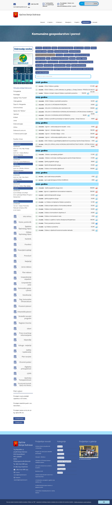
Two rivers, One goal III (42, 72)
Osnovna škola (18, 107)
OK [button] (104, 502)
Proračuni (50, 51)
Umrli (15, 120)
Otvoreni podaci (48, 65)
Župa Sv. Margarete (19, 104)
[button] (82, 502)
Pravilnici (93, 48)
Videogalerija (17, 101)
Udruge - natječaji (81, 58)
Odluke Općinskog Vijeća (85, 62)
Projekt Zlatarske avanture (78, 65)
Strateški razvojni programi (82, 55)
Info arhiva (38, 48)
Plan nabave (39, 65)
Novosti (42, 22)
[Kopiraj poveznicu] (37, 86)
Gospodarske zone (75, 51)
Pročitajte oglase (19, 418)
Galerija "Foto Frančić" (20, 98)
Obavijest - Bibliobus (40, 457)
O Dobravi (59, 22)
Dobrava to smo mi (19, 130)
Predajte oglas (18, 422)
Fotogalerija (17, 91)
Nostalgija (16, 94)
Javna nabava (46, 48)
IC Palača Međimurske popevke (44, 69)
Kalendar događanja (64, 461)
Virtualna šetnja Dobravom (22, 88)
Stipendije (72, 58)
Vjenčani (16, 114)
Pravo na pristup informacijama (60, 58)
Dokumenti (86, 22)
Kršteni (15, 117)
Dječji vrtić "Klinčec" (19, 111)
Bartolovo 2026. (39, 471)
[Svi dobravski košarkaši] (88, 451)
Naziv (82, 3)
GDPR (68, 65)
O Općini (49, 22)
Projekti (77, 22)
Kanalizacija (59, 55)
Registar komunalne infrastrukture (68, 62)
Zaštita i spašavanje (41, 62)
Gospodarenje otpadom (61, 51)
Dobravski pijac (18, 124)
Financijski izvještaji (41, 51)
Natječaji (54, 48)
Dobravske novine (53, 62)
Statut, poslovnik (78, 48)
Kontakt (95, 22)
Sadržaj (95, 3)
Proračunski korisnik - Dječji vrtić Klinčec (82, 69)
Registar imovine (40, 58)
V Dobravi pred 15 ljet (20, 133)
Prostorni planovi (68, 55)
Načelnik (87, 48)
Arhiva (15, 127)
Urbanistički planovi (60, 65)
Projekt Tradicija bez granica (62, 69)
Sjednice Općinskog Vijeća (65, 48)
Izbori (48, 58)
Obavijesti (68, 22)
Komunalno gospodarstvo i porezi (45, 55)
